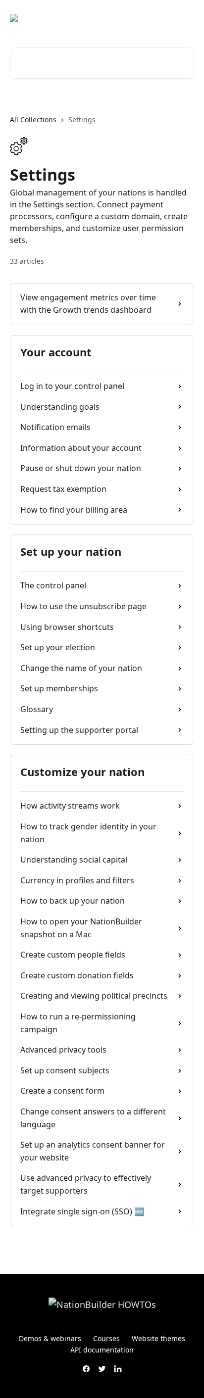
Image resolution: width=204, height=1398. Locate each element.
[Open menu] (185, 18)
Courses (106, 1338)
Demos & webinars (50, 1338)
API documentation (102, 1349)
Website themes (158, 1338)
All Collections (33, 119)
